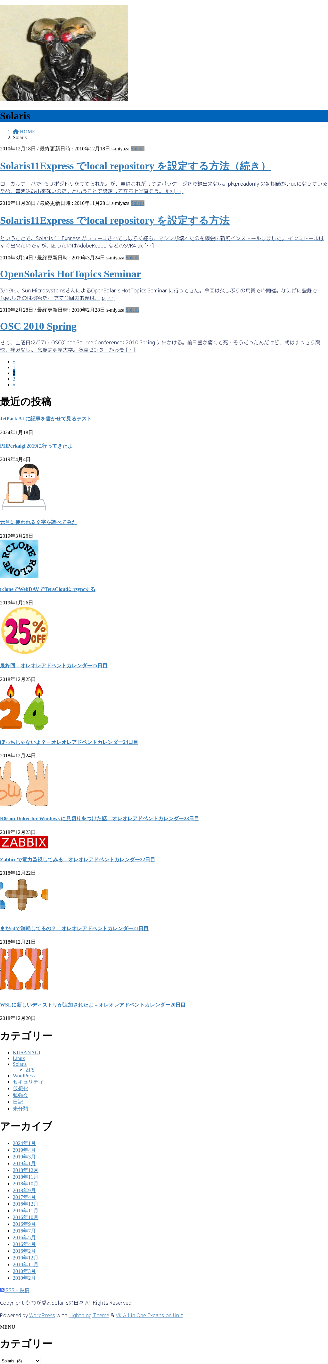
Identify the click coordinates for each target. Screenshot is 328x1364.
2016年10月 (25, 1217)
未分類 (20, 1108)
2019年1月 (24, 1163)
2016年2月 (24, 1251)
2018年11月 (25, 1177)
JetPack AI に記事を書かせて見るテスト (46, 418)
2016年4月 (24, 1244)
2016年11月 (25, 1210)
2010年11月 (25, 1264)
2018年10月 (25, 1183)
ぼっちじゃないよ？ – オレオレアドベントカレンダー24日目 (69, 742)
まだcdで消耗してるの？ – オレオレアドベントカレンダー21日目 (74, 928)
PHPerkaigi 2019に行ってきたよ (36, 446)
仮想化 (20, 1088)
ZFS (30, 1070)
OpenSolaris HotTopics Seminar (70, 274)
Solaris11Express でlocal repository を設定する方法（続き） (135, 166)
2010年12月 (25, 1257)
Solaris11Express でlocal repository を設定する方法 (115, 220)
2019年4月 (24, 1150)
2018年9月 (24, 1190)
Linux (19, 1058)
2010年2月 (24, 1278)
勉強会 (20, 1095)
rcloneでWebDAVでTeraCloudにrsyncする (47, 589)
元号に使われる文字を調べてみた (38, 522)
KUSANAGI (26, 1052)
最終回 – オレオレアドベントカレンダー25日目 (54, 665)
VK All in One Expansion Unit (149, 1315)
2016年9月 (24, 1224)
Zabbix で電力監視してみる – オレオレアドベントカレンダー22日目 (77, 859)
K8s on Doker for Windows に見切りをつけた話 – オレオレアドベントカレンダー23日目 (99, 818)
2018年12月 (25, 1170)
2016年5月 (24, 1237)
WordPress (24, 1075)
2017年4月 (24, 1197)
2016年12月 (25, 1204)
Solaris (137, 148)
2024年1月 (24, 1143)
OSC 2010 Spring (38, 326)
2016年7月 (24, 1230)
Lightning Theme (89, 1315)
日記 (18, 1102)
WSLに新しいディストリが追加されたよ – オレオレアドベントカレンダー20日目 (93, 1004)
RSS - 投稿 (16, 1290)
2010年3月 (24, 1271)
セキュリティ (28, 1081)
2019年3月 (24, 1156)
